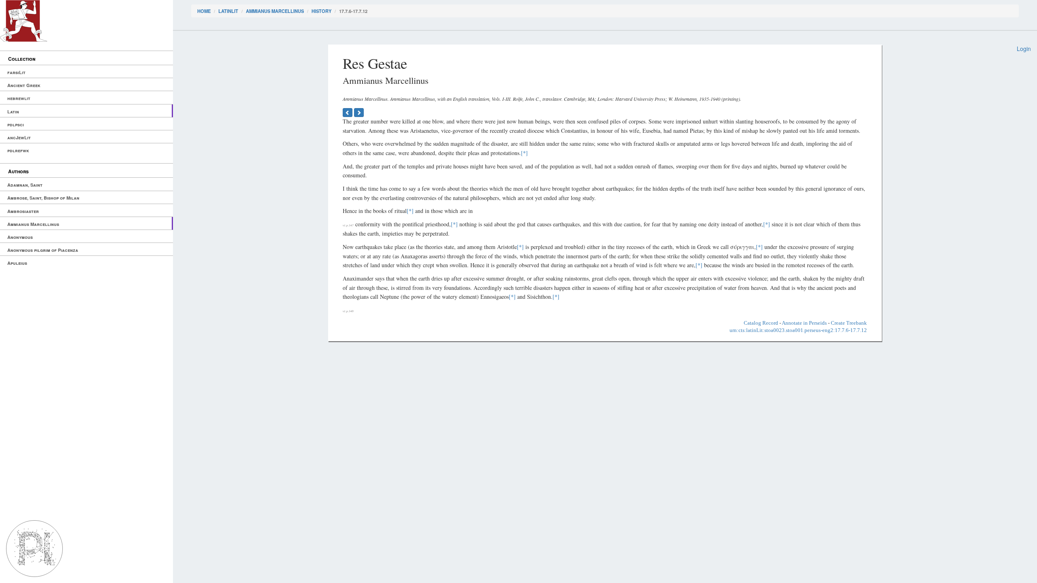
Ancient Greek (24, 85)
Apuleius (17, 263)
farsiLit (16, 72)
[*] (524, 153)
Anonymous (20, 237)
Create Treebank (849, 323)
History (321, 11)
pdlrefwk (18, 150)
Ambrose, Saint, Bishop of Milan (43, 198)
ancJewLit (19, 137)
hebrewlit (18, 98)
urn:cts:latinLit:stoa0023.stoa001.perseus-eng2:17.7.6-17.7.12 (798, 330)
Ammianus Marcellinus (33, 224)
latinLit (228, 11)
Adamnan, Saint (25, 185)
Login (1024, 49)
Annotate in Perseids (804, 323)
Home (204, 11)
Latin (13, 112)
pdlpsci (15, 124)
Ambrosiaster (23, 211)
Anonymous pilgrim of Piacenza (42, 250)
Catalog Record (761, 323)
